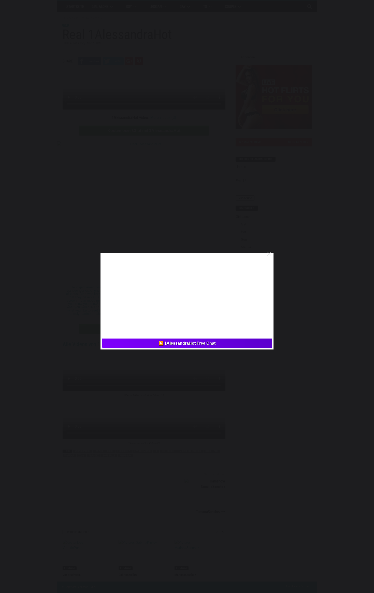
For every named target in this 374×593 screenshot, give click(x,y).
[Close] (269, 253)
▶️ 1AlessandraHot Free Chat (187, 343)
